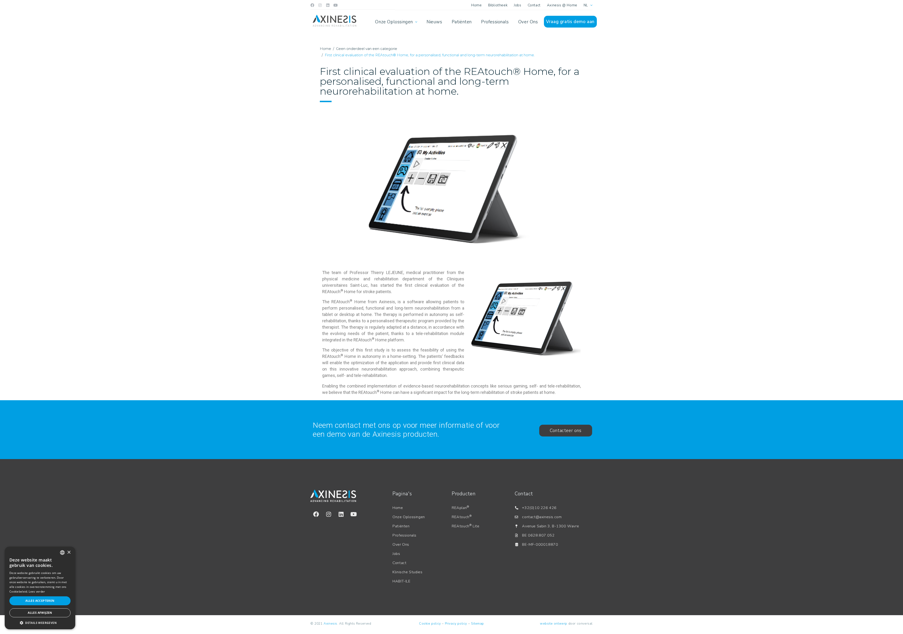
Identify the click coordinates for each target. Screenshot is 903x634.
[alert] (40, 588)
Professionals (495, 22)
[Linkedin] (328, 5)
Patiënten (462, 22)
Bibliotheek (498, 5)
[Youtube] (335, 5)
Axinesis (330, 623)
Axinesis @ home (562, 5)
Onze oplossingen (394, 22)
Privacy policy (456, 623)
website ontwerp (553, 623)
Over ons (528, 22)
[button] (40, 622)
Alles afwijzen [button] (40, 613)
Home (476, 5)
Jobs (517, 5)
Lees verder (37, 592)
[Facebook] (312, 5)
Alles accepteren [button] (39, 601)
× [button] (69, 552)
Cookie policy (430, 623)
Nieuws (434, 22)
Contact (534, 5)
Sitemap (477, 623)
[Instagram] (320, 5)
